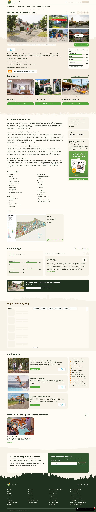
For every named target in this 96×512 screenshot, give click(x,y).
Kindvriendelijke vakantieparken (78, 502)
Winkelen (59, 308)
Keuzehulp (85, 2)
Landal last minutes (76, 372)
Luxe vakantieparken (75, 493)
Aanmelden (82, 463)
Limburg (25, 9)
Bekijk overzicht (14, 468)
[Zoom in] (87, 308)
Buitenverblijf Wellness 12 (70, 99)
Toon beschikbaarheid (80, 44)
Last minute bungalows (77, 365)
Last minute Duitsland (76, 366)
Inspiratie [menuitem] (38, 6)
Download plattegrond (54, 239)
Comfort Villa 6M (40, 99)
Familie (71, 136)
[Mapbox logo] (35, 347)
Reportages (10, 500)
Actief (66, 308)
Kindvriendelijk (80, 134)
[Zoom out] (87, 310)
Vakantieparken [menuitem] (11, 6)
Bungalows (17, 44)
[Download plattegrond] (26, 228)
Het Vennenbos (53, 491)
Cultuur (45, 308)
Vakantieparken (14, 9)
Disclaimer (10, 493)
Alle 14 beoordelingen (75, 66)
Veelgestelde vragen (12, 502)
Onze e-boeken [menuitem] (46, 6)
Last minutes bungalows (76, 504)
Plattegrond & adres (12, 211)
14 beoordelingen (73, 12)
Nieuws (9, 498)
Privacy (9, 491)
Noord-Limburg (31, 9)
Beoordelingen (32, 44)
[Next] (87, 253)
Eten (51, 308)
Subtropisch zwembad (75, 496)
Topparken (31, 493)
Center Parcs (31, 498)
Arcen (37, 9)
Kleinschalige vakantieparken (77, 500)
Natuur (37, 308)
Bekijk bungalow (20, 103)
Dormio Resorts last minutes (78, 378)
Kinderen (74, 308)
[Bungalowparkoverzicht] (14, 2)
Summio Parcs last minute (78, 376)
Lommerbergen (53, 500)
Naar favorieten (46, 288)
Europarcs (30, 496)
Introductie (10, 44)
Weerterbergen (53, 498)
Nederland (20, 9)
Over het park (24, 44)
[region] (60, 327)
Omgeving (39, 44)
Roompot (30, 491)
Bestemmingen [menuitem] (31, 6)
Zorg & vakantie (74, 491)
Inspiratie (53, 44)
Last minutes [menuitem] (21, 6)
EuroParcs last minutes (77, 370)
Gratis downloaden (77, 179)
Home (8, 9)
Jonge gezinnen (72, 134)
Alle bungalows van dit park (79, 76)
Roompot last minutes (77, 380)
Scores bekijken (51, 271)
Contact (9, 504)
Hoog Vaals (52, 496)
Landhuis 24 (11, 99)
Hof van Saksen (53, 493)
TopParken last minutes (77, 374)
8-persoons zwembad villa (50, 163)
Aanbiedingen (46, 44)
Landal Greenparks (33, 500)
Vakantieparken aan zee (76, 498)
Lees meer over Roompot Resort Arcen (17, 67)
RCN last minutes (75, 368)
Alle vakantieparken (33, 502)
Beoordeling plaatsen (80, 248)
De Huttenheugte (53, 502)
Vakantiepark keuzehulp (77, 382)
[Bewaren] (87, 12)
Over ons (9, 496)
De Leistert (52, 504)
